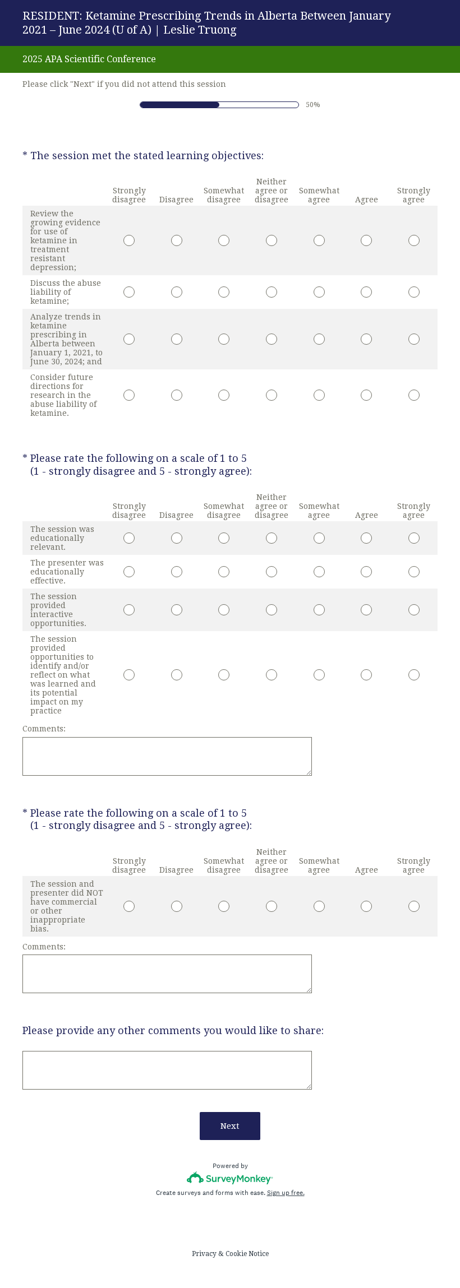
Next (230, 1126)
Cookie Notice (247, 1254)
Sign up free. (286, 1192)
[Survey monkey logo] (230, 1177)
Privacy (204, 1254)
